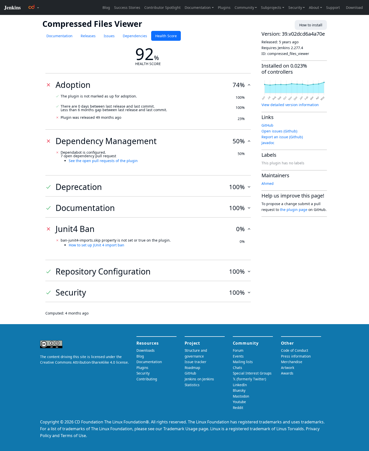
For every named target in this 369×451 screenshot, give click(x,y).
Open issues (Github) (279, 131)
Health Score (166, 35)
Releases (88, 35)
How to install (310, 25)
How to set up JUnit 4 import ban (96, 245)
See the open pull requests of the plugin (103, 160)
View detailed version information (290, 104)
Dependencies (135, 35)
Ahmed (267, 183)
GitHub (267, 125)
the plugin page (293, 209)
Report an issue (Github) (282, 136)
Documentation (59, 35)
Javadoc (267, 142)
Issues (109, 35)
